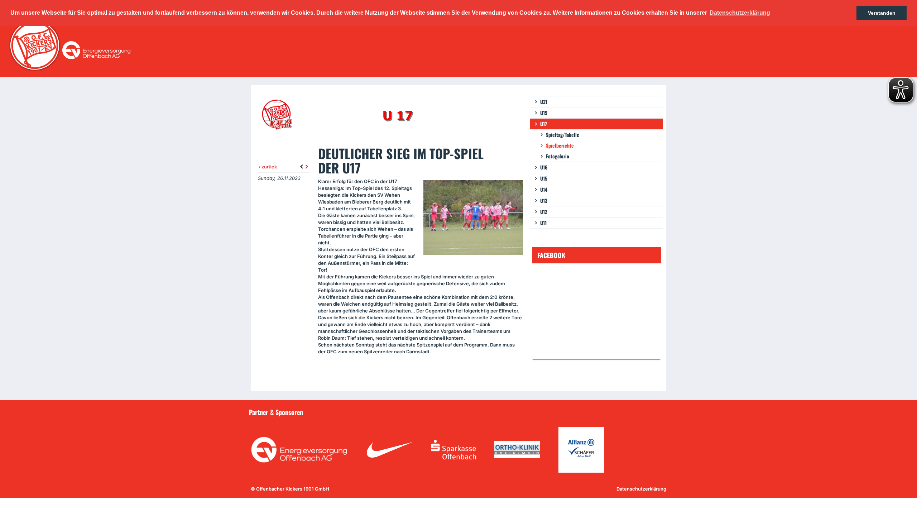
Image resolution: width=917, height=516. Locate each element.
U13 (543, 200)
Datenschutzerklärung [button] (740, 13)
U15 (543, 178)
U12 (543, 211)
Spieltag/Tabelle (562, 134)
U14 (543, 189)
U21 (543, 101)
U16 (544, 167)
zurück (268, 166)
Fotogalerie (557, 156)
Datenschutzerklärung (641, 489)
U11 (543, 222)
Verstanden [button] (882, 13)
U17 (543, 124)
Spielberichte (560, 145)
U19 (544, 112)
